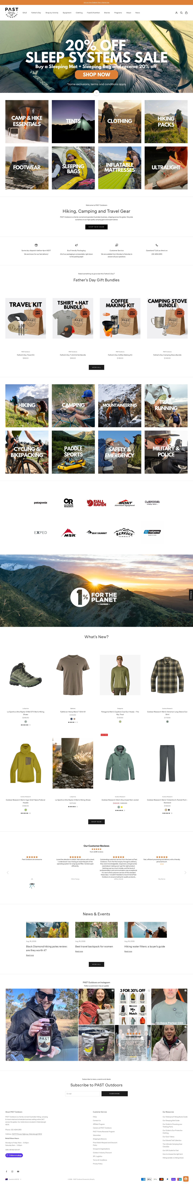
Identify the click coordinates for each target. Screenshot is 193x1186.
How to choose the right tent (173, 1154)
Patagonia (120, 708)
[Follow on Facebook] (6, 1171)
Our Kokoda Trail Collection (172, 1140)
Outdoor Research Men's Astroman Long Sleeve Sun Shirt (167, 713)
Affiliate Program (99, 1124)
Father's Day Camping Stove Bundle (167, 355)
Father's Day (36, 13)
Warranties (97, 1135)
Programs (118, 13)
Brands (107, 13)
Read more (30, 955)
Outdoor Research (167, 708)
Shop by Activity (52, 13)
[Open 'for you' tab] (186, 1179)
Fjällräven (73, 708)
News (137, 13)
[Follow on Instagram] (12, 1171)
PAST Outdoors (25, 351)
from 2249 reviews (96, 852)
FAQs (95, 1117)
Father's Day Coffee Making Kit (120, 355)
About (128, 13)
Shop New (96, 822)
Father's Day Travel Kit (25, 355)
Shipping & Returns (100, 1139)
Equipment (67, 13)
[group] (96, 57)
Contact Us (97, 1120)
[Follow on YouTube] (18, 1171)
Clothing (79, 13)
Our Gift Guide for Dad (170, 1150)
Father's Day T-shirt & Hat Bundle (73, 355)
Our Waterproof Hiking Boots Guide (175, 1117)
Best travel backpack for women (94, 946)
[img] (96, 849)
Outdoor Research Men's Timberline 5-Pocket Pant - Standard (167, 801)
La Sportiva (26, 708)
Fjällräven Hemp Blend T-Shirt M (72, 712)
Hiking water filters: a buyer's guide (144, 946)
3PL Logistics (97, 1156)
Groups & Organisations (101, 1149)
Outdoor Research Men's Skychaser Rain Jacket (120, 800)
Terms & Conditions (100, 1160)
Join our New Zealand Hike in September (96, 2)
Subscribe (114, 1094)
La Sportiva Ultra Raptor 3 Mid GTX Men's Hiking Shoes (25, 713)
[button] (8, 872)
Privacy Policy (97, 1164)
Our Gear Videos (168, 1137)
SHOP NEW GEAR (96, 227)
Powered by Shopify (89, 1179)
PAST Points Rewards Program (104, 1132)
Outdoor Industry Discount (102, 1153)
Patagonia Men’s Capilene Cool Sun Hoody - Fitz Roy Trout (120, 713)
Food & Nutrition (93, 13)
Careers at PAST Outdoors (102, 1128)
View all (96, 367)
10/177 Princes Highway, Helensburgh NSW (27, 1134)
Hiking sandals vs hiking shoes (173, 1158)
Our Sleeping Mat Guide (171, 1120)
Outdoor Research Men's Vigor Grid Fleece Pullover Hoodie (25, 801)
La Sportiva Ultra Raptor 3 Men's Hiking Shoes (72, 800)
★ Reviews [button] (191, 595)
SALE (25, 13)
